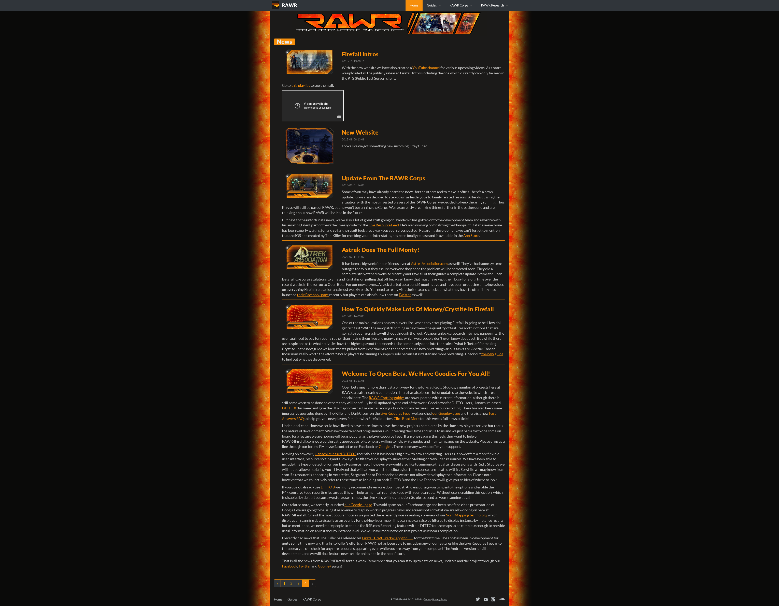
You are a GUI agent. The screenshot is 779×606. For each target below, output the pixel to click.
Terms (427, 599)
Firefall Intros (360, 54)
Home (414, 5)
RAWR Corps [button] (459, 5)
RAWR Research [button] (493, 5)
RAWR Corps (311, 599)
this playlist (300, 85)
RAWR (289, 5)
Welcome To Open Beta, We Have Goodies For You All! (416, 373)
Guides (292, 599)
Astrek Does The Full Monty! (380, 249)
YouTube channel (426, 68)
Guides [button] (432, 5)
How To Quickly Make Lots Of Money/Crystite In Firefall (418, 309)
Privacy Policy (439, 599)
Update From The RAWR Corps (383, 178)
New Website (360, 132)
